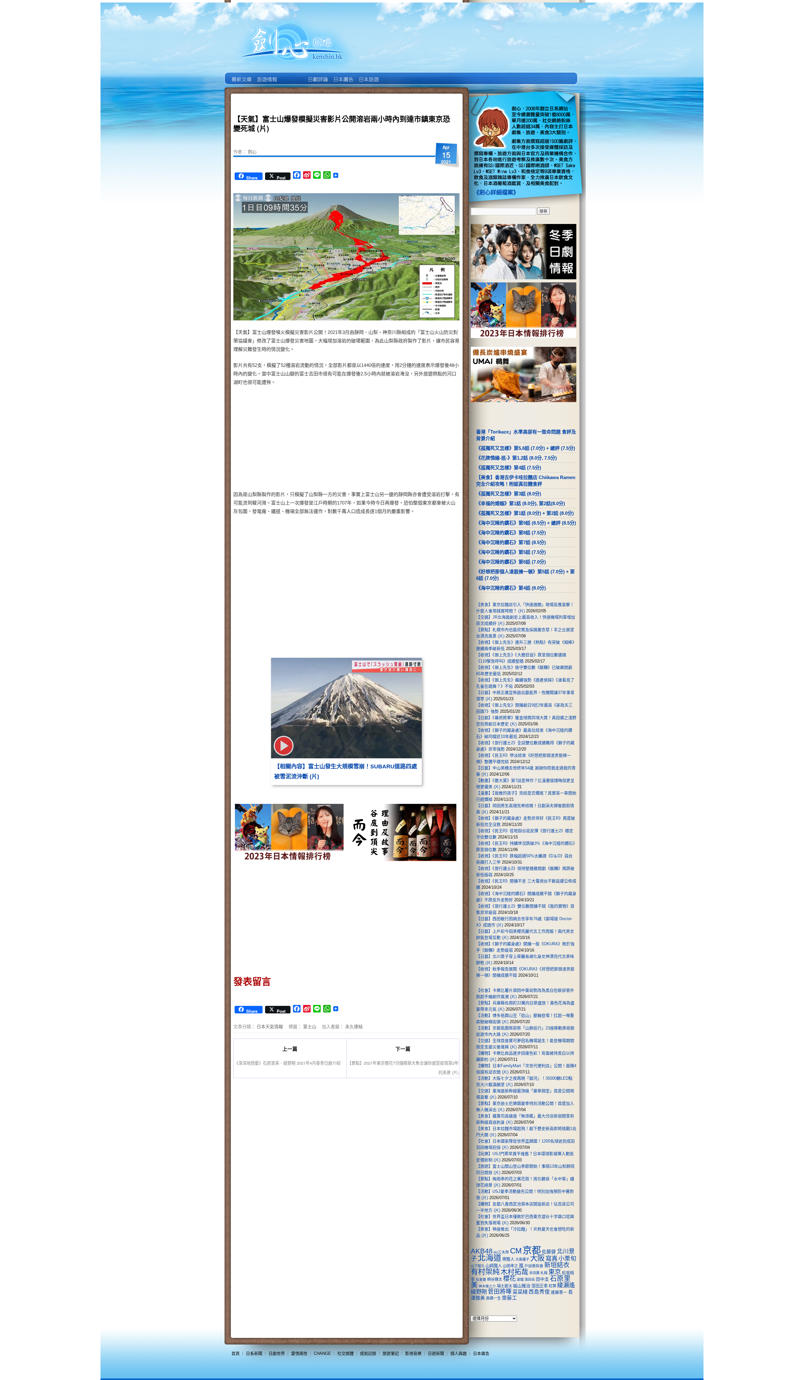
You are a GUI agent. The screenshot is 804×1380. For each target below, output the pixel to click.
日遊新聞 (436, 1353)
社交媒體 (345, 1353)
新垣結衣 (556, 1265)
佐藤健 (549, 1251)
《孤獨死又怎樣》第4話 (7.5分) (508, 467)
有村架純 (485, 1272)
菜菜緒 (520, 1292)
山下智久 (478, 1266)
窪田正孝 (539, 1286)
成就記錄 (368, 1353)
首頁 (235, 1353)
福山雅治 (521, 1285)
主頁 (241, 74)
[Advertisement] (401, 439)
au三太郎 (501, 1252)
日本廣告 (343, 74)
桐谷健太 (494, 1279)
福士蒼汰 (504, 1286)
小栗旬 (567, 1258)
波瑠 (520, 1279)
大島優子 (522, 1259)
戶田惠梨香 (533, 1266)
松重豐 (481, 1279)
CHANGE (322, 1353)
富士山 (309, 1026)
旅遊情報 (292, 74)
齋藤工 (509, 1298)
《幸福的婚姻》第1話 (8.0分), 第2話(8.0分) (520, 503)
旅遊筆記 (391, 1353)
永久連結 (354, 1026)
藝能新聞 (266, 74)
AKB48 (481, 1251)
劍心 (252, 151)
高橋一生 (493, 1298)
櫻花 (509, 1278)
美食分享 (393, 74)
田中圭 (542, 1279)
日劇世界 (317, 74)
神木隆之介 (487, 1286)
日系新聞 (254, 1353)
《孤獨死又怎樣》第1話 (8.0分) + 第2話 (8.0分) (525, 513)
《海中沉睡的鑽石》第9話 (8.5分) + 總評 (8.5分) (526, 523)
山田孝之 (510, 1266)
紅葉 (552, 1286)
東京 (554, 1271)
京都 (532, 1250)
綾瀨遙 (566, 1285)
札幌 (544, 1273)
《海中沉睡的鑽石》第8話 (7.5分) (511, 532)
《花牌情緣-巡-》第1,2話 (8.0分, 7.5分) (516, 458)
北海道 (489, 1257)
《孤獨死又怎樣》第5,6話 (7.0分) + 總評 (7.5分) (525, 448)
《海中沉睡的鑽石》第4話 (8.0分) (511, 588)
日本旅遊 (368, 74)
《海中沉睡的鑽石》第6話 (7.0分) (511, 562)
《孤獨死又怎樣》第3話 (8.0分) (508, 493)
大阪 (537, 1258)
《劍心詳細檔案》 (496, 192)
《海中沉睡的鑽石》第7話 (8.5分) (511, 542)
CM (516, 1251)
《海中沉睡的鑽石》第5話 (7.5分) (511, 552)
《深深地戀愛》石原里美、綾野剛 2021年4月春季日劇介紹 (287, 1063)
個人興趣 (458, 1353)
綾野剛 (479, 1292)
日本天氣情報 (270, 1026)
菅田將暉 (500, 1291)
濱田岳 (529, 1279)
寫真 (551, 1258)
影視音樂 (413, 1353)
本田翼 (534, 1273)
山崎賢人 (494, 1265)
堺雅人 (508, 1259)
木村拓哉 (514, 1272)
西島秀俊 (539, 1292)
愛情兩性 (299, 1353)
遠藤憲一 (559, 1292)
